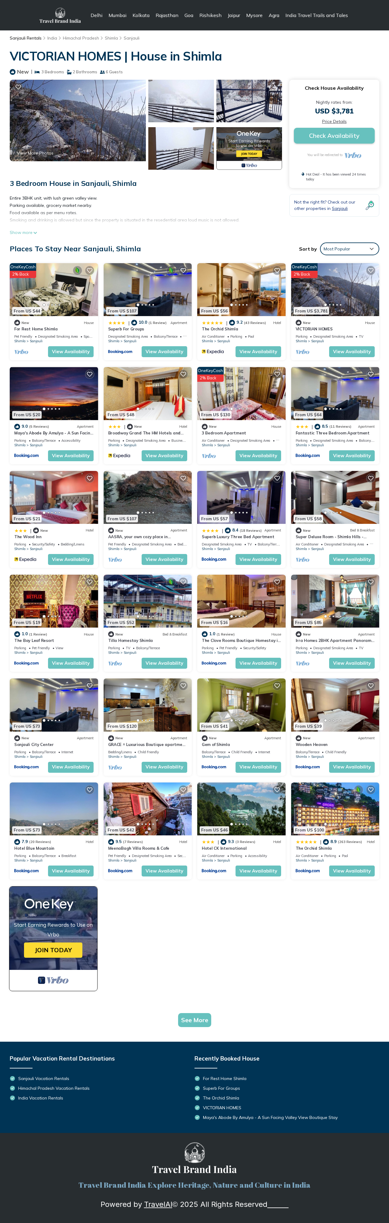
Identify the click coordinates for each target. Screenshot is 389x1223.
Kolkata (141, 15)
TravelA (157, 1204)
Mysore (254, 15)
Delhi (96, 15)
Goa (188, 15)
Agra (274, 15)
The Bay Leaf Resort (34, 640)
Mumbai (117, 15)
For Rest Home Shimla (36, 328)
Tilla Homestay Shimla (130, 640)
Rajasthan (167, 15)
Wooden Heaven (312, 744)
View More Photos (35, 153)
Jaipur (234, 15)
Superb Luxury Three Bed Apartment (238, 536)
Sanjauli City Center (34, 744)
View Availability (71, 351)
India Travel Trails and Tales (316, 15)
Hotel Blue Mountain (34, 848)
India (52, 38)
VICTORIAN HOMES (314, 328)
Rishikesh (210, 15)
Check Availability (334, 135)
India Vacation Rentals (40, 1098)
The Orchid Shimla (220, 328)
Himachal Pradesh (81, 38)
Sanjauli (131, 38)
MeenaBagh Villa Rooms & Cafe (139, 848)
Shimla (111, 38)
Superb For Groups (126, 328)
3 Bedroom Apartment (224, 432)
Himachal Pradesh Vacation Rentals (54, 1088)
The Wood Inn (28, 536)
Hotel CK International (224, 848)
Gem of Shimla (216, 744)
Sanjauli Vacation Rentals (43, 1078)
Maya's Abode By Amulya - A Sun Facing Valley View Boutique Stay (270, 1117)
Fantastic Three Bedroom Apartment (333, 432)
